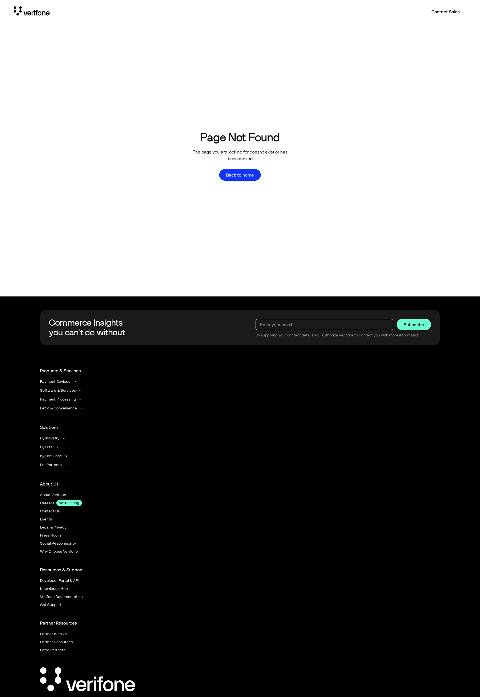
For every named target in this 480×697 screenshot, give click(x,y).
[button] (58, 381)
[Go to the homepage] (87, 680)
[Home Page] (31, 11)
